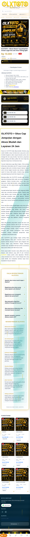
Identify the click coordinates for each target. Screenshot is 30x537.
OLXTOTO (4, 14)
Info (26, 98)
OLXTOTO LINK (4, 518)
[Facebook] (2, 512)
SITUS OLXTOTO (13, 14)
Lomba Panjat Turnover (15, 109)
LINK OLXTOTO (23, 14)
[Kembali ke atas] (27, 527)
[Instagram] (6, 512)
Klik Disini (16, 87)
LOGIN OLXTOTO (24, 17)
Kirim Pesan (7, 505)
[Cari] (3, 11)
